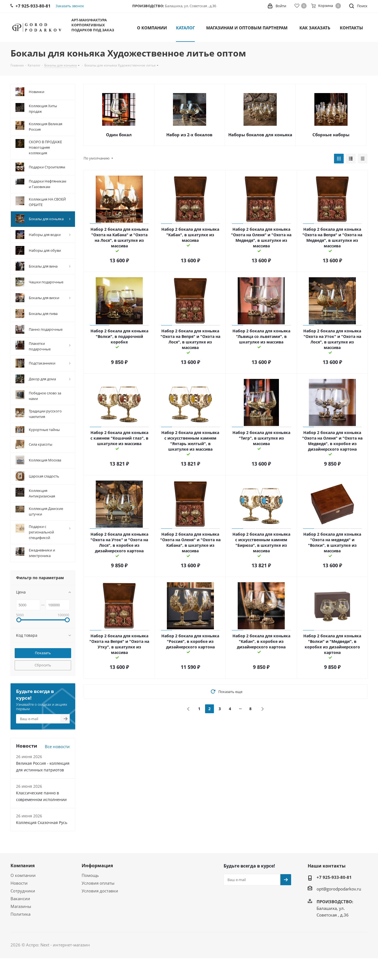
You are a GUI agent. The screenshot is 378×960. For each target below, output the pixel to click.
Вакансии (20, 898)
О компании (23, 875)
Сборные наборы (330, 134)
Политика (20, 914)
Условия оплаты (98, 883)
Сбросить (43, 665)
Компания (23, 866)
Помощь (90, 875)
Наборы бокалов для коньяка (260, 134)
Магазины (21, 906)
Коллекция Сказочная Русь (41, 822)
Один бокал (119, 134)
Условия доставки (100, 891)
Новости (19, 883)
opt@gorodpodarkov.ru (339, 889)
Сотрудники (23, 891)
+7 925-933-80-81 (334, 877)
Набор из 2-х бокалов (189, 134)
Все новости (57, 746)
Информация (97, 866)
